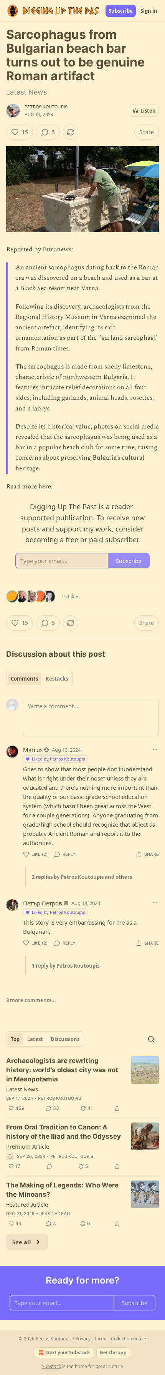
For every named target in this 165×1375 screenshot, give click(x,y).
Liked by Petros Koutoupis (58, 759)
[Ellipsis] (155, 749)
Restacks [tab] (57, 678)
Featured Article (27, 1204)
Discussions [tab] (65, 1039)
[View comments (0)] (49, 1166)
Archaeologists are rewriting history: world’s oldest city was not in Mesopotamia (62, 1070)
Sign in (148, 10)
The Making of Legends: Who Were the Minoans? (62, 1189)
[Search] (151, 1039)
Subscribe (121, 10)
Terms (100, 1338)
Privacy (83, 1338)
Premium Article (27, 1146)
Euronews (57, 249)
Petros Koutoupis (46, 107)
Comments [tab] (24, 678)
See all (21, 1242)
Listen (148, 110)
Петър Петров (42, 903)
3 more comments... (31, 1000)
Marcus (33, 750)
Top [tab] (15, 1039)
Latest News (22, 1089)
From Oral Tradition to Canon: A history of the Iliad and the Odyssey (63, 1131)
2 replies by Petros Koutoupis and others (82, 876)
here (44, 487)
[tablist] (39, 678)
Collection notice (128, 1338)
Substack (51, 1366)
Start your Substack (67, 1352)
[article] (82, 1084)
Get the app (113, 1352)
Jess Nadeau (55, 1213)
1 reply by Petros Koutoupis (65, 965)
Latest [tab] (35, 1039)
